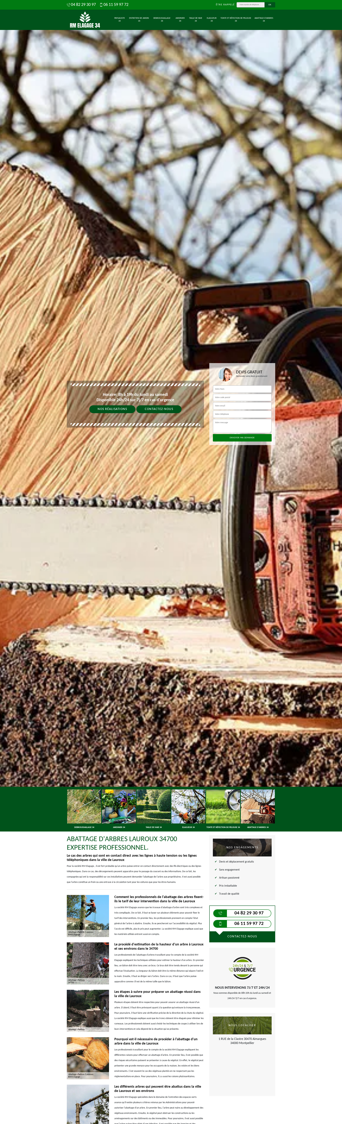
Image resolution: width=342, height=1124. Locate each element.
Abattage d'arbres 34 (264, 19)
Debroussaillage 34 (161, 19)
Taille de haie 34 (195, 19)
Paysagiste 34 (119, 19)
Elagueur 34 (212, 19)
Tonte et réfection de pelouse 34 (236, 19)
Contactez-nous (159, 409)
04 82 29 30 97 (83, 5)
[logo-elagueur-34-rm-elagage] (85, 20)
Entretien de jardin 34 (139, 19)
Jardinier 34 (180, 19)
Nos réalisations (112, 409)
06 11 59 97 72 (115, 5)
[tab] (171, 449)
